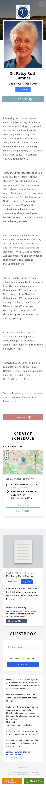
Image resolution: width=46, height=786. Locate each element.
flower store (9, 401)
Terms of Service (30, 775)
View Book (12, 581)
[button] (23, 459)
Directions (23, 505)
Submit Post (23, 664)
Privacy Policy (16, 775)
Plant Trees (23, 511)
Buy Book (27, 581)
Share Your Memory (16, 621)
